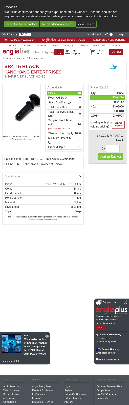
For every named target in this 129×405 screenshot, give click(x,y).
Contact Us (102, 398)
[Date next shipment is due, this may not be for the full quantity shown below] (69, 102)
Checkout (116, 52)
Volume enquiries (118, 124)
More (100, 327)
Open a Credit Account (75, 394)
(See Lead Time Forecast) (59, 129)
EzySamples (38, 394)
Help (121, 34)
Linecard (36, 398)
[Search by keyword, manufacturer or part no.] (47, 52)
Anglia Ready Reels (41, 386)
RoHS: (35, 158)
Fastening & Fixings (26, 58)
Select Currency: (10, 34)
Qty (103, 148)
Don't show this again (108, 359)
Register (76, 53)
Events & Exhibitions (42, 390)
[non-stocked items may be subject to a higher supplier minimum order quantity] (72, 133)
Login (74, 50)
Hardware (8, 58)
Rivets (42, 58)
